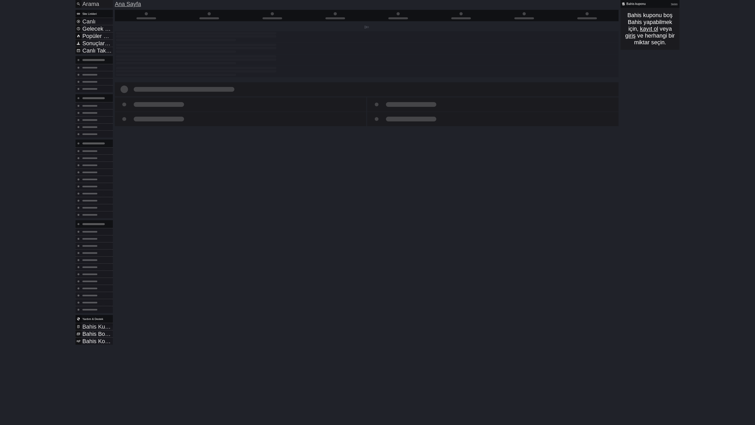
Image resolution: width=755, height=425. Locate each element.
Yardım (674, 4)
